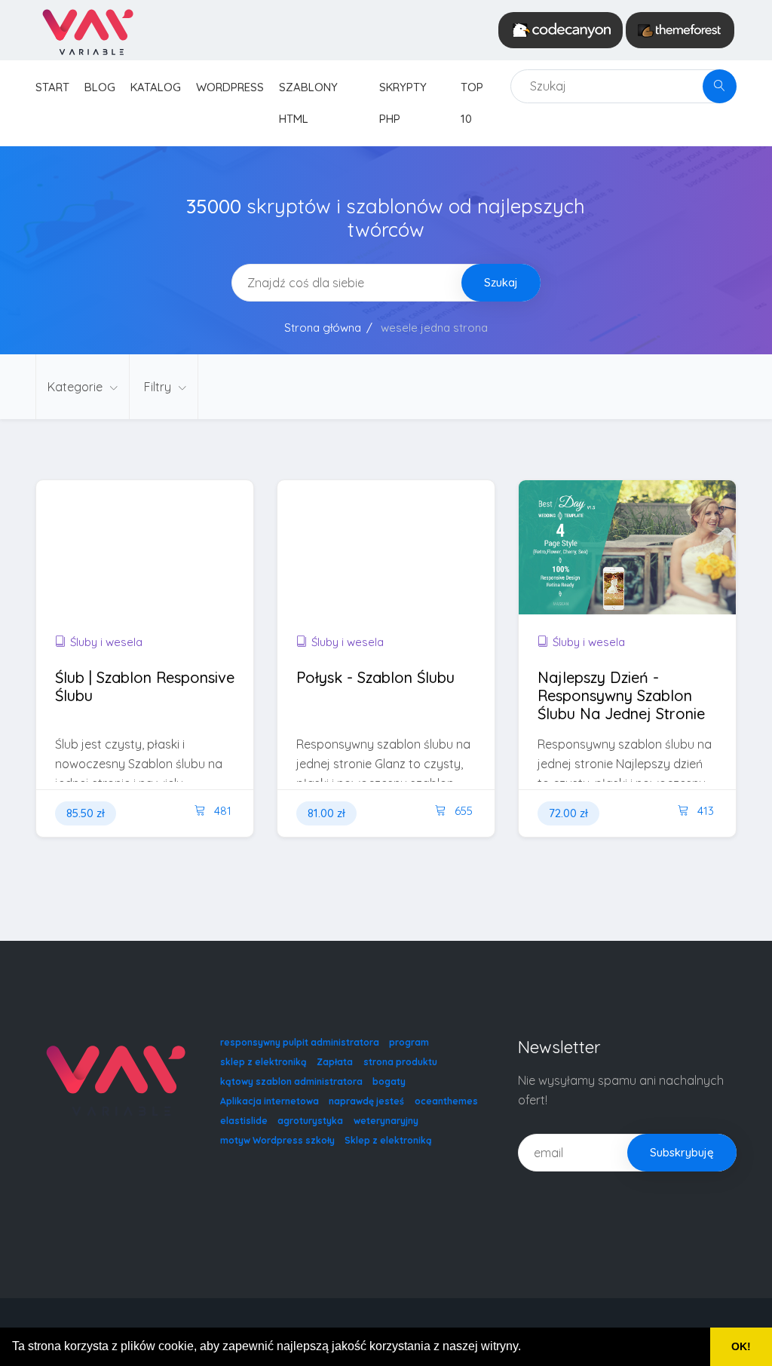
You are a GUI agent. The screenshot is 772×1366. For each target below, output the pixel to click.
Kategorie (76, 386)
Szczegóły (101, 577)
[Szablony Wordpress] (680, 30)
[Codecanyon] (560, 30)
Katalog (155, 87)
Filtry (159, 386)
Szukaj (501, 282)
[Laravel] (87, 30)
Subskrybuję (682, 1152)
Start (52, 87)
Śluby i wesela (106, 642)
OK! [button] (741, 1346)
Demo (198, 577)
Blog (99, 87)
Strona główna (322, 327)
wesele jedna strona (434, 327)
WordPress (230, 87)
